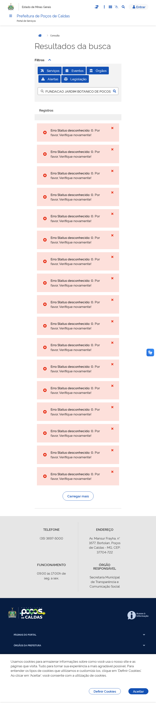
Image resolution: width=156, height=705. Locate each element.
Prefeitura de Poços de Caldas (43, 15)
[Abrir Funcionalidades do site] (110, 7)
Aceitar (138, 691)
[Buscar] (114, 91)
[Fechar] (112, 128)
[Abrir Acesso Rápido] (104, 7)
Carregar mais (78, 496)
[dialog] (78, 679)
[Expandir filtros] (49, 60)
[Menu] (11, 16)
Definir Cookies (105, 691)
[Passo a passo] (97, 7)
